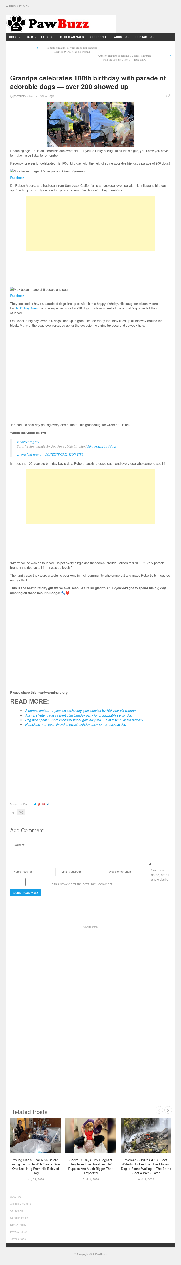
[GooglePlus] (39, 804)
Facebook (17, 177)
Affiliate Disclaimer (21, 1203)
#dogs (112, 446)
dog (21, 812)
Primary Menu (19, 6)
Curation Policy (19, 1217)
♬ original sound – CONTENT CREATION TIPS (50, 454)
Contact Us (144, 37)
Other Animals (72, 37)
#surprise (100, 446)
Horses (47, 37)
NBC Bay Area (27, 308)
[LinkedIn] (47, 804)
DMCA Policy (18, 1224)
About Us (121, 37)
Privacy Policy (21, 46)
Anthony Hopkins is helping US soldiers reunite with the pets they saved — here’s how (124, 57)
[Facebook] (30, 804)
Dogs (13, 37)
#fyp (90, 446)
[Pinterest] (43, 804)
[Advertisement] (90, 223)
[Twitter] (34, 804)
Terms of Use (18, 1239)
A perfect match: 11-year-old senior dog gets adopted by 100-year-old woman (72, 50)
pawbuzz (19, 96)
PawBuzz (100, 1254)
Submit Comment (25, 893)
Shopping (98, 37)
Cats (29, 37)
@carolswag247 (28, 441)
